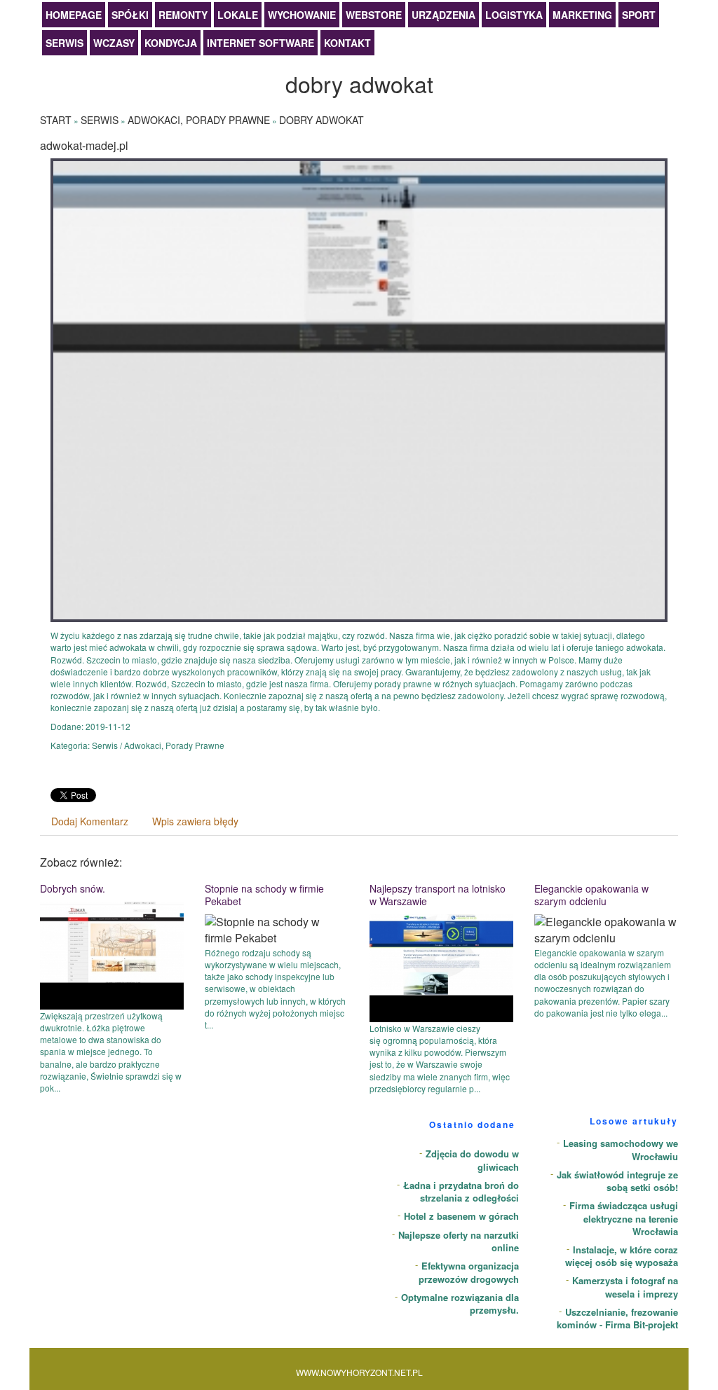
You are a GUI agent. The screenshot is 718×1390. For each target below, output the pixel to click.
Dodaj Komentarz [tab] (89, 821)
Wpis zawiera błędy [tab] (195, 821)
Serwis (64, 43)
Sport (639, 15)
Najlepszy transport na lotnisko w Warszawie (438, 894)
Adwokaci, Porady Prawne (199, 120)
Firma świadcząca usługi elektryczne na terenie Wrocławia (623, 1218)
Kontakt (347, 43)
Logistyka (514, 15)
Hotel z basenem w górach (461, 1216)
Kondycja (170, 43)
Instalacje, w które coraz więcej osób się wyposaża (621, 1256)
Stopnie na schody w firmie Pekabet (264, 894)
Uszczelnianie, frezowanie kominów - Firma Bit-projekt (617, 1318)
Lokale (237, 15)
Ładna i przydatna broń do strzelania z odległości (461, 1191)
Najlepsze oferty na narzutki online (458, 1241)
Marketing (582, 15)
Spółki (130, 15)
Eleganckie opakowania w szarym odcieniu (591, 894)
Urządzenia (443, 15)
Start (56, 120)
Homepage (74, 15)
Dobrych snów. (72, 888)
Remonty (183, 15)
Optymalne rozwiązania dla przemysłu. (460, 1304)
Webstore (374, 15)
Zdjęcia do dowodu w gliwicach (472, 1160)
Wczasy (114, 43)
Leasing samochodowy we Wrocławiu (620, 1149)
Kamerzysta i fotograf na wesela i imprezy (625, 1287)
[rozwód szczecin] (359, 389)
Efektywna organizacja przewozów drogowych (469, 1272)
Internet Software (260, 43)
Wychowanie (302, 15)
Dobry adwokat (321, 120)
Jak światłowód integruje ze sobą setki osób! (617, 1181)
